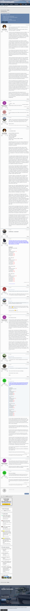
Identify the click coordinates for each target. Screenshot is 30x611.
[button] (9, 4)
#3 (27, 110)
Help (11, 605)
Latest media (5, 575)
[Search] (29, 4)
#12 (27, 364)
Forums (2, 4)
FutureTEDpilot (3, 12)
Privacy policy (9, 605)
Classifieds (23, 591)
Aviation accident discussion (6, 529)
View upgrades (4, 599)
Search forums (6, 6)
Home (13, 605)
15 (28, 25)
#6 (27, 229)
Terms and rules (5, 605)
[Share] (26, 25)
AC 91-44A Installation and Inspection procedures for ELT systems (7, 562)
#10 (27, 315)
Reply (28, 108)
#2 (27, 101)
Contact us (1, 605)
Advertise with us (24, 590)
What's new (6, 4)
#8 (27, 287)
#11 (27, 354)
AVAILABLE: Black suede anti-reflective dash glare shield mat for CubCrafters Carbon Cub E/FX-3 (7, 540)
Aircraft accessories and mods (7, 544)
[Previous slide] (2, 577)
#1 (27, 25)
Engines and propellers (6, 536)
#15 (27, 471)
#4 (27, 117)
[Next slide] (10, 577)
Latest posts (5, 513)
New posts (1, 6)
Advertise (15, 605)
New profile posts (17, 591)
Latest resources (6, 547)
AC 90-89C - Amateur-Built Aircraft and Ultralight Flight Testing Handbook (7, 567)
